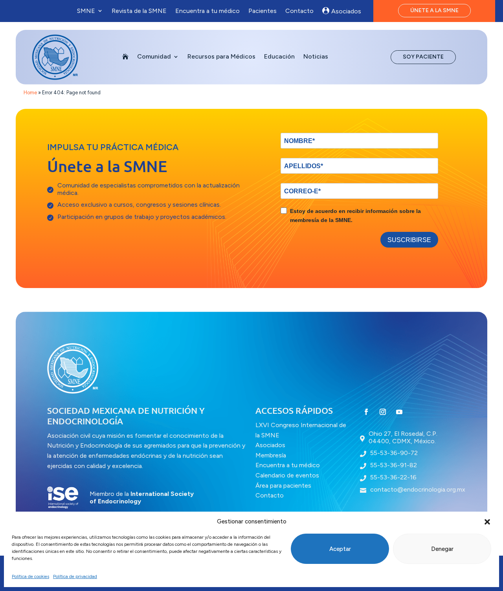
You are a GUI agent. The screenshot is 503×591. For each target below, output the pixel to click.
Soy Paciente (423, 56)
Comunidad (154, 57)
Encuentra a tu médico (207, 11)
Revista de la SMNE (139, 11)
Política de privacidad (75, 576)
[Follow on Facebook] (366, 412)
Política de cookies (30, 576)
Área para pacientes (283, 485)
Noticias (315, 57)
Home (30, 92)
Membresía (270, 455)
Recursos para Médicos (221, 57)
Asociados (346, 11)
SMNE (86, 11)
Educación (279, 57)
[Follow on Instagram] (382, 412)
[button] (487, 522)
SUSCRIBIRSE (409, 240)
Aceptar (340, 548)
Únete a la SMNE (434, 10)
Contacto (299, 11)
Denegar (442, 548)
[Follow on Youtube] (399, 412)
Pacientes (262, 11)
